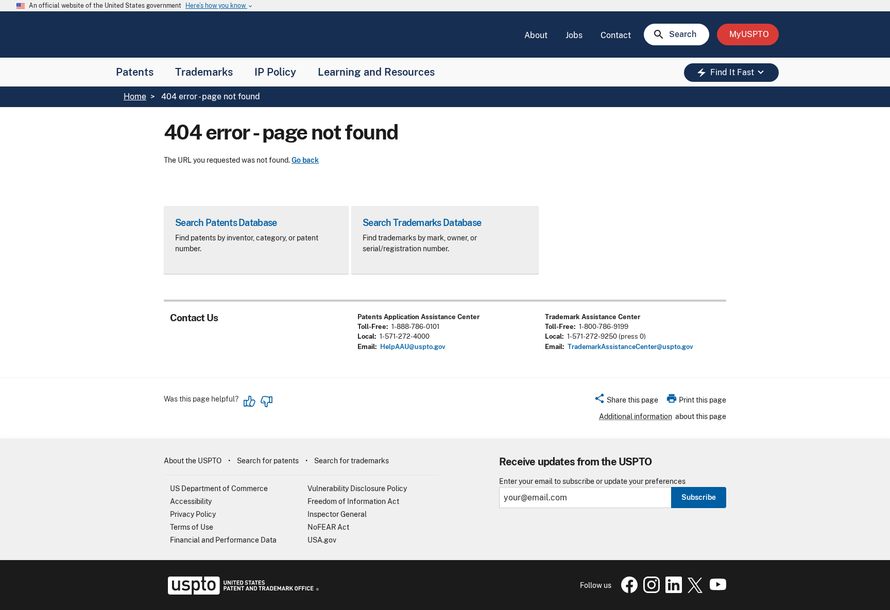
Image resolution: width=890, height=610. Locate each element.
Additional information (635, 416)
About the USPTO (192, 461)
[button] (626, 401)
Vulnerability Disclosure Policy (357, 488)
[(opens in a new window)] (649, 590)
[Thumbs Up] (250, 401)
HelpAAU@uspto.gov (413, 347)
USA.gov (321, 540)
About (535, 35)
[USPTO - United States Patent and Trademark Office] (241, 592)
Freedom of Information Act (353, 501)
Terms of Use (191, 527)
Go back (305, 160)
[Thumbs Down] (266, 401)
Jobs (574, 35)
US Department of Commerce (219, 488)
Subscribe (698, 497)
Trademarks (204, 72)
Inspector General (337, 514)
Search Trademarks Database (422, 222)
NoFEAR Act (328, 527)
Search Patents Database (226, 222)
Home (135, 96)
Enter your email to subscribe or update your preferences (592, 481)
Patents (134, 72)
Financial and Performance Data (223, 540)
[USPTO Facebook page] (627, 590)
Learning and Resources (376, 72)
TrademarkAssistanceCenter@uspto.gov (630, 347)
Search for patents (268, 461)
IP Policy (275, 72)
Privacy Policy (193, 514)
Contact (616, 35)
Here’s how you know (219, 6)
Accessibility (191, 501)
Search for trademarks (351, 461)
